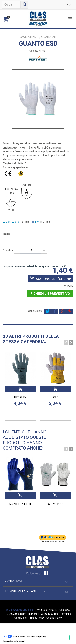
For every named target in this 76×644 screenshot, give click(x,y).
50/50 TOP (55, 504)
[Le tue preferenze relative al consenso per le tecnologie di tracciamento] (69, 637)
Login (69, 4)
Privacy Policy (36, 617)
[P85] (55, 368)
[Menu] (70, 19)
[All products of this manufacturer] (38, 137)
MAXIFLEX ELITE (20, 504)
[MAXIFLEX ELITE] (20, 474)
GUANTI (33, 37)
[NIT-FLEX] (20, 368)
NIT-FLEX (20, 397)
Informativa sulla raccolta (14, 641)
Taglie (6, 233)
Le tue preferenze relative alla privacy (29, 636)
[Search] (24, 5)
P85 (55, 397)
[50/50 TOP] (55, 474)
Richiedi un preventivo (50, 294)
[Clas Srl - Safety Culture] (38, 18)
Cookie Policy (54, 617)
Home (23, 37)
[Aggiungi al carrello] (20, 389)
